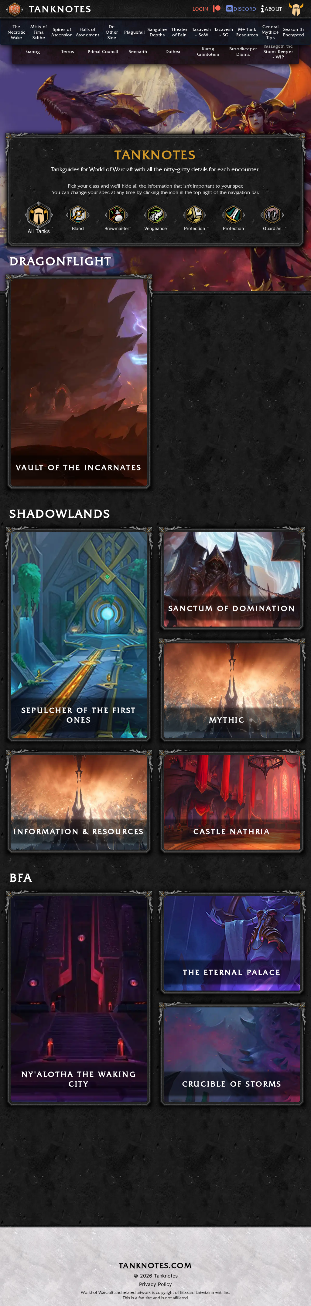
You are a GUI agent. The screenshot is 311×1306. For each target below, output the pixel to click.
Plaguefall (134, 32)
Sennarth (138, 51)
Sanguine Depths (157, 32)
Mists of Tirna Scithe (38, 32)
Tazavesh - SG (223, 32)
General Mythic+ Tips (270, 32)
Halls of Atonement (87, 32)
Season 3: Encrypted (293, 32)
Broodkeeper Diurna (243, 51)
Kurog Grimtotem (208, 51)
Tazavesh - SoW (201, 32)
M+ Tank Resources (247, 32)
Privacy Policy (155, 1284)
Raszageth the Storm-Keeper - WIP (278, 51)
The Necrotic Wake (17, 32)
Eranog (33, 51)
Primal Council (103, 51)
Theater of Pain (179, 32)
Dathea (173, 51)
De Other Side (112, 32)
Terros (67, 51)
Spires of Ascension (62, 32)
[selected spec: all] (296, 10)
